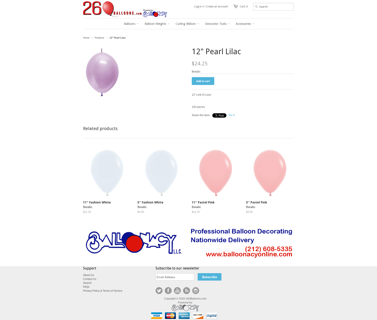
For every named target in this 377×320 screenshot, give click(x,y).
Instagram (195, 290)
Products (99, 37)
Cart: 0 (244, 6)
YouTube (177, 290)
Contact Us (89, 279)
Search (87, 282)
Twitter (159, 290)
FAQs (86, 286)
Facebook (168, 290)
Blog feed (186, 290)
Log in (198, 6)
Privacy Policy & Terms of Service (102, 290)
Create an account (217, 6)
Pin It (232, 115)
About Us (88, 275)
